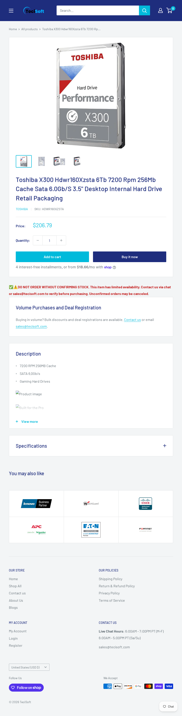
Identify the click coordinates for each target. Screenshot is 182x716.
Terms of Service (112, 600)
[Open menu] (11, 10)
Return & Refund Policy (117, 586)
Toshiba (22, 209)
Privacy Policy (109, 593)
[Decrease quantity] (37, 240)
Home (13, 29)
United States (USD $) (25, 667)
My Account (18, 631)
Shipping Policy (110, 579)
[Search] (144, 10)
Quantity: (23, 240)
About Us (16, 600)
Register (15, 645)
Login (13, 638)
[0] (169, 10)
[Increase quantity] (61, 240)
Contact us (132, 319)
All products (29, 29)
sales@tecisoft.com (31, 326)
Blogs (13, 607)
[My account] (160, 10)
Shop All (15, 586)
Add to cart (52, 257)
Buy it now (130, 257)
